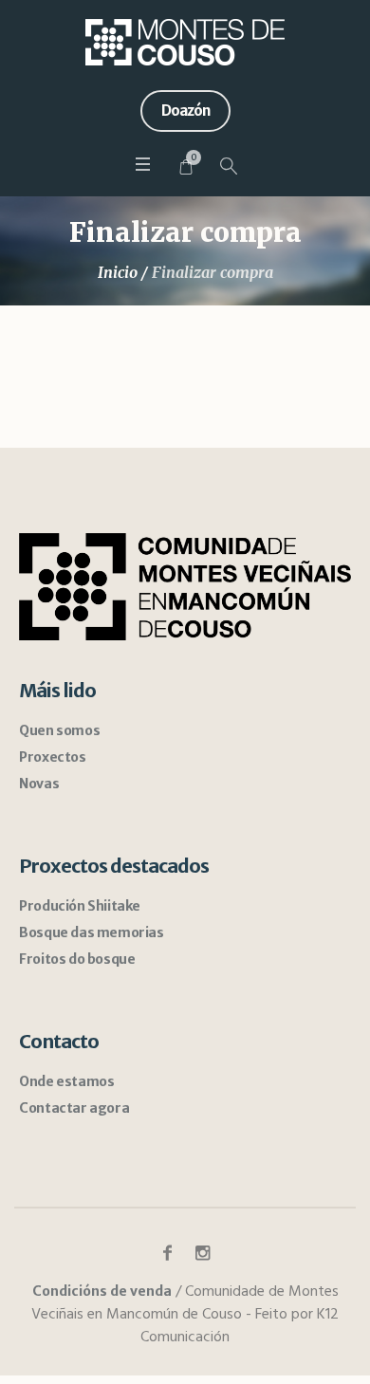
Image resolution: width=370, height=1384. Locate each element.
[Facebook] (168, 1253)
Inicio (118, 272)
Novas (39, 783)
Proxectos (52, 757)
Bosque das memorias (91, 932)
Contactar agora (74, 1107)
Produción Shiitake (79, 905)
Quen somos (59, 730)
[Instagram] (203, 1253)
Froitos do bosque (77, 959)
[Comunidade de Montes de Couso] (185, 42)
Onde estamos (66, 1081)
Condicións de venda (102, 1291)
